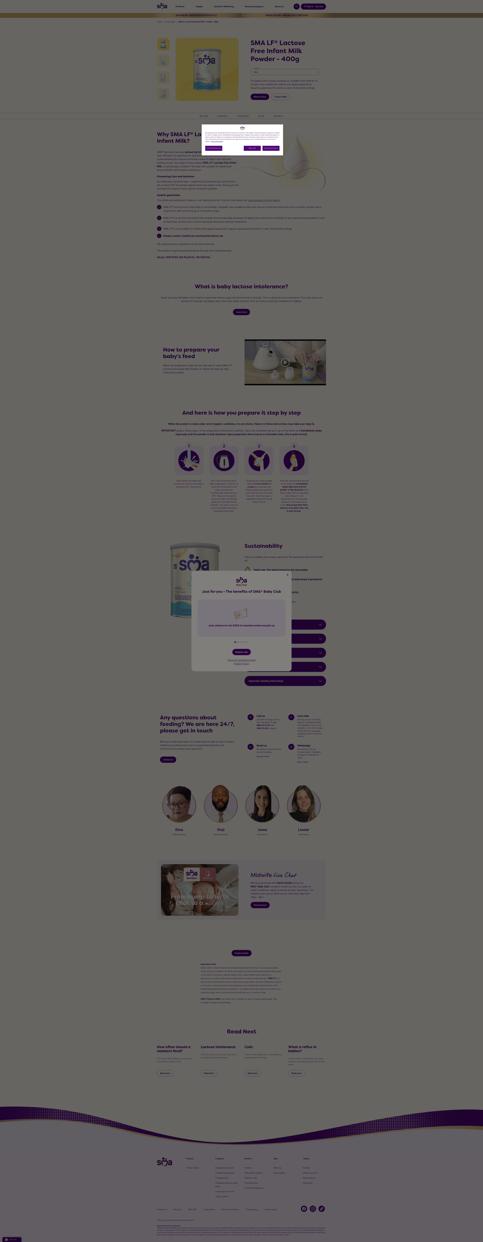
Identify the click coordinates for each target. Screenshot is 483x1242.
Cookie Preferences (214, 148)
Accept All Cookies (271, 148)
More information (217, 141)
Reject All (252, 148)
